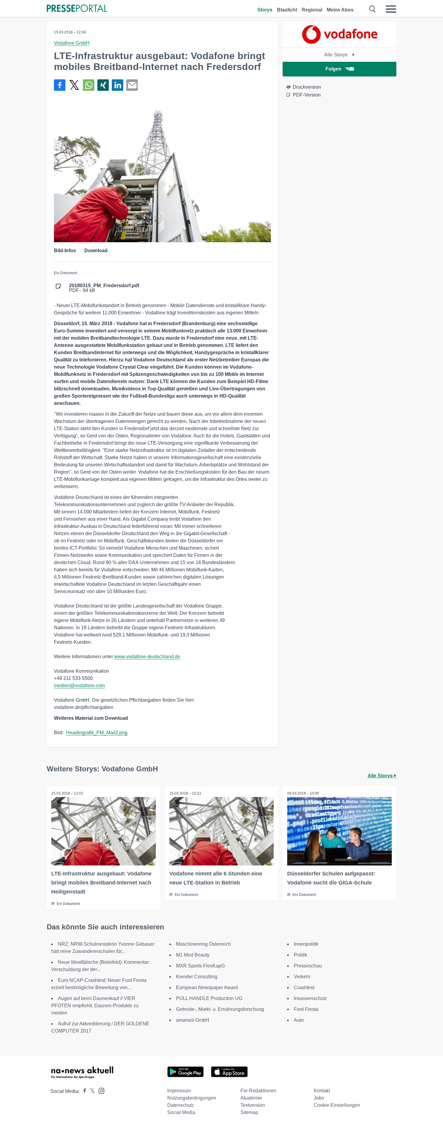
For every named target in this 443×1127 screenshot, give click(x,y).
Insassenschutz (310, 998)
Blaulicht (287, 9)
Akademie (251, 1097)
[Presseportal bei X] (90, 1091)
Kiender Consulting (196, 976)
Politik (300, 954)
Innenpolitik (306, 944)
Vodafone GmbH (72, 43)
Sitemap (249, 1112)
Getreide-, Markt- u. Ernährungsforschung (220, 1009)
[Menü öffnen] (390, 9)
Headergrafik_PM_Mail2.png (96, 732)
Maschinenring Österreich (203, 944)
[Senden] (132, 85)
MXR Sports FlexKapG (200, 965)
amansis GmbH (192, 1020)
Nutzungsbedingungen (191, 1097)
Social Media (181, 1112)
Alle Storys (336, 54)
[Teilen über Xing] (103, 85)
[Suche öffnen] (372, 9)
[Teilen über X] (74, 85)
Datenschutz (180, 1105)
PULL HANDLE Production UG (209, 998)
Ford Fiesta (306, 1009)
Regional (312, 9)
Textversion (252, 1105)
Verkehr (302, 976)
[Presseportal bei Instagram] (99, 1090)
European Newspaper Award (207, 987)
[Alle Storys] (339, 42)
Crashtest (304, 987)
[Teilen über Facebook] (59, 85)
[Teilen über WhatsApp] (88, 85)
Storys (264, 9)
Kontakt (322, 1090)
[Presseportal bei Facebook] (83, 1091)
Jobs (319, 1097)
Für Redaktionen (258, 1090)
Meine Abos (340, 9)
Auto (299, 1020)
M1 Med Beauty (192, 954)
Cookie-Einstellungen (337, 1105)
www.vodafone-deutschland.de (147, 656)
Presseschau (308, 965)
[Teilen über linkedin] (117, 85)
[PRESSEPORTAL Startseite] (77, 9)
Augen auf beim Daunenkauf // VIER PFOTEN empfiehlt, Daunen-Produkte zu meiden (95, 1005)
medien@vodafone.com (79, 685)
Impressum (179, 1090)
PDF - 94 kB (104, 288)
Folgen (333, 68)
